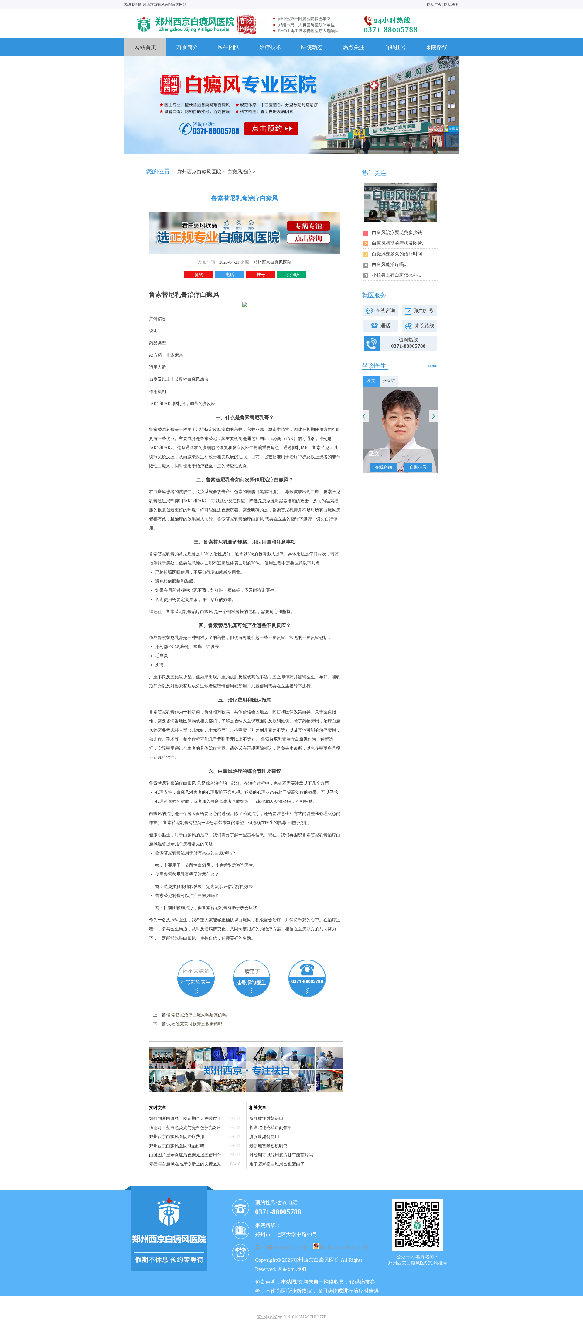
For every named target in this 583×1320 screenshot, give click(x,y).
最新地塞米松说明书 (268, 1146)
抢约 (199, 274)
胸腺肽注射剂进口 (266, 1118)
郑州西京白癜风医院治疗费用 (176, 1136)
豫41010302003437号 (343, 1247)
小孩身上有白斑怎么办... (396, 275)
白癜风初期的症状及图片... (399, 243)
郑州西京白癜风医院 (199, 171)
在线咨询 (385, 310)
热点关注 (353, 47)
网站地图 (451, 4)
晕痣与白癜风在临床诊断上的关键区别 (185, 1164)
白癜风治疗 (239, 171)
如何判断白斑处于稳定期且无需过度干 (185, 1118)
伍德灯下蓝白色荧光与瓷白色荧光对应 (185, 1127)
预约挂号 (424, 310)
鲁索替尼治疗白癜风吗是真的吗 (197, 1015)
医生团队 (229, 47)
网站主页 (434, 4)
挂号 (261, 274)
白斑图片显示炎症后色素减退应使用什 (185, 1155)
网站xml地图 (292, 1269)
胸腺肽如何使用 (264, 1136)
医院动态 (312, 47)
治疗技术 (270, 47)
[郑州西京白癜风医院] (276, 14)
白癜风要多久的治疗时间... (399, 253)
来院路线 (437, 47)
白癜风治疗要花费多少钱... (399, 232)
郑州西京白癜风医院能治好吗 (176, 1146)
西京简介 (187, 47)
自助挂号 (395, 47)
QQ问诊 (292, 274)
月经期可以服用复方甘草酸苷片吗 (281, 1155)
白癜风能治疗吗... (389, 264)
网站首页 (145, 47)
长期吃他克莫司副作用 (270, 1127)
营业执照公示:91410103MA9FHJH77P (291, 1317)
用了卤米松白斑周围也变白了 (277, 1164)
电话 (230, 274)
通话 (385, 325)
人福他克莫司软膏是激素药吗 (194, 1024)
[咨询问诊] (244, 214)
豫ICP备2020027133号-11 (284, 1247)
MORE (432, 366)
